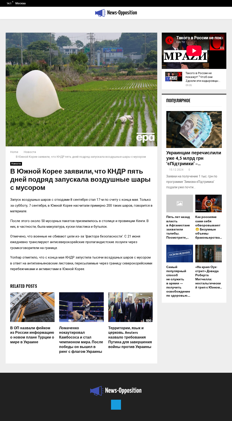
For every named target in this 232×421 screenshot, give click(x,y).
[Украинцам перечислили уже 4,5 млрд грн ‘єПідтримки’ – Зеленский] (194, 129)
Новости (16, 163)
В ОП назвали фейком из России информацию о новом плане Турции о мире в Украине (32, 335)
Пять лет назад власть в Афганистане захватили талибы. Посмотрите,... (178, 227)
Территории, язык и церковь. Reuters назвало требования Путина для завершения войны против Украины (130, 337)
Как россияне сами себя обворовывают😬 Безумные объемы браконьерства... (208, 227)
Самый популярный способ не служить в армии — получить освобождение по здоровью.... (178, 281)
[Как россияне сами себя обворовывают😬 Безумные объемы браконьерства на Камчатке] (208, 203)
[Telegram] (116, 405)
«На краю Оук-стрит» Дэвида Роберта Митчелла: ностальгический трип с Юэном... (208, 277)
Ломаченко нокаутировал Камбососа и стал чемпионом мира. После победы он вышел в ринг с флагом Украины (81, 340)
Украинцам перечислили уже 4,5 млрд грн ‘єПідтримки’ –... (193, 158)
